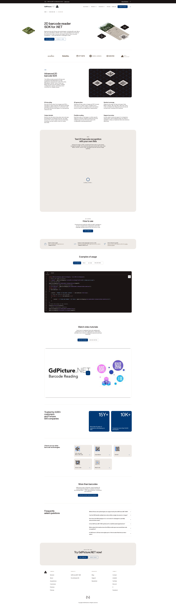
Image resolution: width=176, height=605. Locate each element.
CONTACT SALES (93, 557)
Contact (115, 575)
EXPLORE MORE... (98, 262)
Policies (52, 590)
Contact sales (122, 6)
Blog (93, 575)
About (51, 578)
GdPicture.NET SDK (76, 575)
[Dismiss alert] (130, 1)
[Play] (88, 373)
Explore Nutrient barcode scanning (88, 495)
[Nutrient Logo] (51, 6)
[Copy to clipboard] (129, 276)
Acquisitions (53, 581)
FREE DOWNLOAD (49, 39)
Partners (52, 587)
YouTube (115, 581)
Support (94, 578)
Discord (115, 584)
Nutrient (52, 575)
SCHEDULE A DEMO (60, 39)
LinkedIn (115, 578)
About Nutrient (125, 1)
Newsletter (94, 581)
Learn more (66, 1)
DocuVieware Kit (75, 578)
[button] (86, 6)
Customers (53, 584)
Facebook (115, 590)
